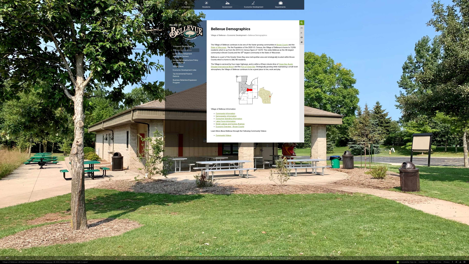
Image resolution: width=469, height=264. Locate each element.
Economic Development (182, 46)
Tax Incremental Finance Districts (182, 75)
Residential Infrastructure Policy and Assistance (185, 61)
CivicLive (48, 262)
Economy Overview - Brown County (230, 127)
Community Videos (223, 135)
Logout (85, 262)
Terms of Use (435, 262)
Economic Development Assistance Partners (182, 55)
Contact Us (423, 262)
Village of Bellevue (218, 35)
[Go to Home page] (301, 42)
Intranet (71, 262)
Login (78, 262)
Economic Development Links (184, 70)
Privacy (446, 262)
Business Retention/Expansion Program (185, 81)
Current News (178, 66)
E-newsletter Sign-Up (407, 262)
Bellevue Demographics (182, 50)
